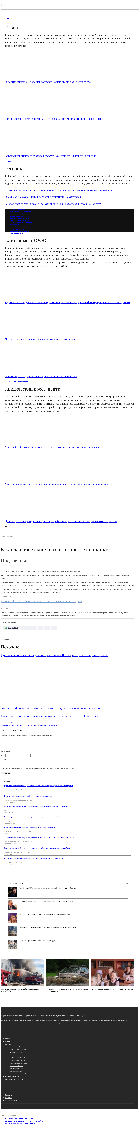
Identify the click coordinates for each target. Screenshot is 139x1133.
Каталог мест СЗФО (15, 233)
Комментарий (6, 751)
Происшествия (9, 841)
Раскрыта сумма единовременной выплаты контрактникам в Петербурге (33, 858)
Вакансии (8, 1098)
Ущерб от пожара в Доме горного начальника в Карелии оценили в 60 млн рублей (37, 848)
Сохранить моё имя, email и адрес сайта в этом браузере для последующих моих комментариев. (38, 768)
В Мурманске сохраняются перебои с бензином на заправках (43, 197)
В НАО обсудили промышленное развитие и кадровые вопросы (29, 827)
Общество (22, 800)
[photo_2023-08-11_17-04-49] (25, 296)
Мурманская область (19, 214)
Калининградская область (21, 222)
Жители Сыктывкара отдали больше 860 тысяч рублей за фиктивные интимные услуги (39, 837)
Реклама (8, 1095)
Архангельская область (20, 216)
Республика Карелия (19, 227)
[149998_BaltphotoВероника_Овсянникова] (25, 478)
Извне (9, 20)
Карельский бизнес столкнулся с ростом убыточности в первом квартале (50, 155)
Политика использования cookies (20, 1123)
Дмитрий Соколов (7, 536)
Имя (3, 755)
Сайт (3, 764)
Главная (8, 1039)
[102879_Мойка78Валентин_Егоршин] (25, 441)
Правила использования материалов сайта (24, 1121)
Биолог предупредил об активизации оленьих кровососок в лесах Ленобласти (53, 203)
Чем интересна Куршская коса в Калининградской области (42, 339)
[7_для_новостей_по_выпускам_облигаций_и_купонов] (22, 702)
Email (3, 760)
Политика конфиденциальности (19, 1119)
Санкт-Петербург (17, 209)
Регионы (10, 161)
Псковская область (18, 225)
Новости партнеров (68, 883)
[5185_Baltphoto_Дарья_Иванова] (25, 113)
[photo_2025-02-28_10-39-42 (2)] (25, 150)
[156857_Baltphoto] (25, 515)
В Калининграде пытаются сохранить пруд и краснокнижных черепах (29, 725)
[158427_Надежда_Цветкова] (25, 76)
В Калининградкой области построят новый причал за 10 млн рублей (48, 82)
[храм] (25, 370)
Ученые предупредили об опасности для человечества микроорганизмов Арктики (56, 484)
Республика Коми (17, 229)
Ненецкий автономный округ (14, 831)
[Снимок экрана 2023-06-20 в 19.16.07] (25, 333)
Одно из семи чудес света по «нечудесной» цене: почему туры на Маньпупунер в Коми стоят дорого (67, 302)
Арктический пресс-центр (17, 382)
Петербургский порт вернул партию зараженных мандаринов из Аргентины (53, 118)
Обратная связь (11, 1100)
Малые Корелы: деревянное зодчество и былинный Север (41, 376)
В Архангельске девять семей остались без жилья (25, 723)
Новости (4, 539)
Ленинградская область (20, 212)
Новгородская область (20, 218)
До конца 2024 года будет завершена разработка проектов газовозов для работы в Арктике (61, 521)
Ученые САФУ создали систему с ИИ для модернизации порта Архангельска (52, 447)
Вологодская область (19, 220)
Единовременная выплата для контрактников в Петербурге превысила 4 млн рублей (58, 190)
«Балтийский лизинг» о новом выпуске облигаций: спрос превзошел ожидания (41, 601)
